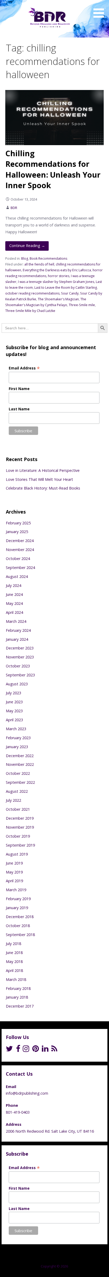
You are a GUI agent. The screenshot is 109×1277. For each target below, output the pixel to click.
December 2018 (20, 916)
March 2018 (16, 979)
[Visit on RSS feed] (54, 1049)
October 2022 (18, 773)
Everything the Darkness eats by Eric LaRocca (57, 270)
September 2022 (20, 782)
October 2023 (18, 665)
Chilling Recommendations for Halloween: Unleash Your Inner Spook (53, 169)
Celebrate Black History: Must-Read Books (43, 488)
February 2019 (18, 898)
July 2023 (13, 692)
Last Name (19, 408)
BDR (14, 207)
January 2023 (17, 746)
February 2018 (18, 988)
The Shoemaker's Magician (58, 299)
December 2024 (20, 540)
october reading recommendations (32, 293)
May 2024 (14, 603)
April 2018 (14, 970)
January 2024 (17, 639)
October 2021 (18, 809)
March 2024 (16, 621)
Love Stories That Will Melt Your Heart (39, 479)
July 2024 (13, 585)
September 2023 (20, 674)
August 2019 (17, 854)
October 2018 (18, 925)
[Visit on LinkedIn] (45, 1049)
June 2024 (14, 594)
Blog (24, 258)
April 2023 (14, 719)
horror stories (58, 276)
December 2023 (20, 648)
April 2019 (14, 880)
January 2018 (17, 997)
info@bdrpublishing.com (27, 1093)
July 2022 (13, 800)
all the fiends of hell (39, 264)
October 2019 (18, 836)
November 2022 (20, 764)
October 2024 (18, 558)
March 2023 (16, 728)
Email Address (24, 368)
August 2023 (17, 683)
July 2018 (13, 943)
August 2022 (17, 791)
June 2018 (14, 952)
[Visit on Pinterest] (35, 1049)
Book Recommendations (48, 258)
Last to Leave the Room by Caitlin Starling (65, 287)
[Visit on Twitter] (9, 1049)
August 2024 (17, 576)
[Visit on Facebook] (18, 1049)
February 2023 (18, 737)
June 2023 (14, 701)
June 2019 (14, 863)
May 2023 (14, 710)
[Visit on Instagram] (26, 1049)
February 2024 (18, 630)
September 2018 (20, 934)
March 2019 (16, 889)
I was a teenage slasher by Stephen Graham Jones (56, 281)
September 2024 (20, 567)
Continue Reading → (27, 245)
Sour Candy (70, 293)
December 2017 (20, 1006)
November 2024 (20, 549)
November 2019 (20, 827)
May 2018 (14, 961)
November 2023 (20, 656)
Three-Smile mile (82, 305)
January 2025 (17, 531)
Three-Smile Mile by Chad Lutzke (30, 310)
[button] (100, 10)
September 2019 (20, 845)
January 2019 (17, 907)
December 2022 (20, 755)
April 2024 (14, 612)
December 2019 (20, 818)
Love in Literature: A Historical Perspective (43, 470)
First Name (19, 388)
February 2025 (18, 522)
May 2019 (14, 872)
